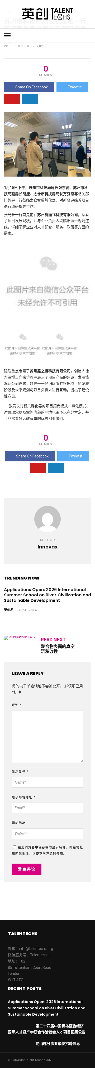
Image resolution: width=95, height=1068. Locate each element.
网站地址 (19, 823)
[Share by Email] (30, 99)
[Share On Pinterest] (12, 99)
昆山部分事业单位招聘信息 (58, 1043)
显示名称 (20, 771)
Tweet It (75, 87)
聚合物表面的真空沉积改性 (58, 648)
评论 (17, 705)
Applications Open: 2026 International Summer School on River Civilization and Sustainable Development (47, 595)
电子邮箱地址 (24, 797)
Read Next (53, 639)
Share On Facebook (31, 87)
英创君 (8, 610)
